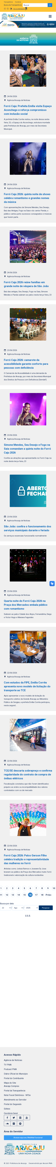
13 (13, 895)
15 (24, 895)
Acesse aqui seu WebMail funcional (28, 1138)
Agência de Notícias (13, 1060)
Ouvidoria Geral (11, 1113)
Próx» (48, 895)
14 (18, 895)
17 (36, 895)
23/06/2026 (12, 350)
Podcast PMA (10, 1069)
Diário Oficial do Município (16, 1074)
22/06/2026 (12, 673)
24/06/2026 (12, 96)
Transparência (8, 2)
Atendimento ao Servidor (15, 1099)
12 (7, 895)
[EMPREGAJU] (28, 25)
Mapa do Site (10, 1083)
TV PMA (7, 1064)
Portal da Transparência (14, 1090)
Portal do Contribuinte (14, 1078)
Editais (7, 1109)
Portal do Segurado (12, 1104)
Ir (50, 5)
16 (30, 895)
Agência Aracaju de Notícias (18, 100)
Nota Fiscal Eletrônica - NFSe (17, 1095)
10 (54, 888)
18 (42, 895)
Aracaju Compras (11, 1086)
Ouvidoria (18, 2)
